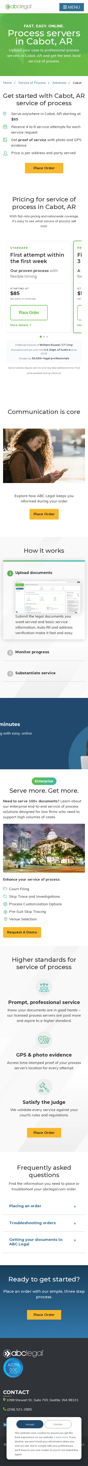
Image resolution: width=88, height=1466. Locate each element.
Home (7, 83)
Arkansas (59, 83)
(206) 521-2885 (19, 1409)
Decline (58, 1424)
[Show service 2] (44, 336)
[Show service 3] (47, 336)
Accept (30, 1424)
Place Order (44, 168)
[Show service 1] (41, 337)
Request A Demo (22, 932)
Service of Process (32, 83)
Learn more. (61, 1437)
